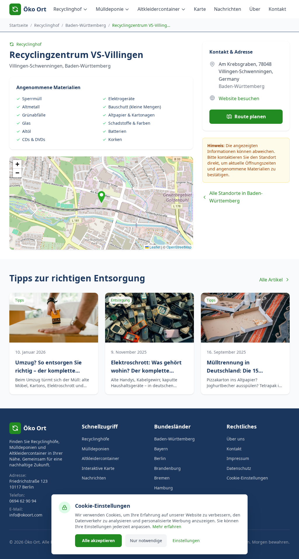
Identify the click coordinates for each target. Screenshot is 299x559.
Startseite (18, 25)
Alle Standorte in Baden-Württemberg (236, 197)
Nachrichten (227, 9)
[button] (101, 197)
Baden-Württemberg (85, 25)
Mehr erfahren (166, 526)
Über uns (236, 439)
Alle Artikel (271, 279)
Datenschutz (239, 468)
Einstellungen (186, 540)
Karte (200, 9)
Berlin (160, 458)
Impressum (238, 458)
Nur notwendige (146, 540)
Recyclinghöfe (95, 439)
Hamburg (163, 488)
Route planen (250, 116)
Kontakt (277, 9)
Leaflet (154, 246)
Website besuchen (239, 98)
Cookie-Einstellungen (247, 478)
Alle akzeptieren (98, 540)
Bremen (162, 478)
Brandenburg (167, 468)
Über (254, 9)
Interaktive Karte (98, 468)
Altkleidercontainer (159, 9)
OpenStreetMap (179, 246)
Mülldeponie (110, 9)
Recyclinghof (67, 9)
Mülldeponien (95, 449)
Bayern (161, 449)
